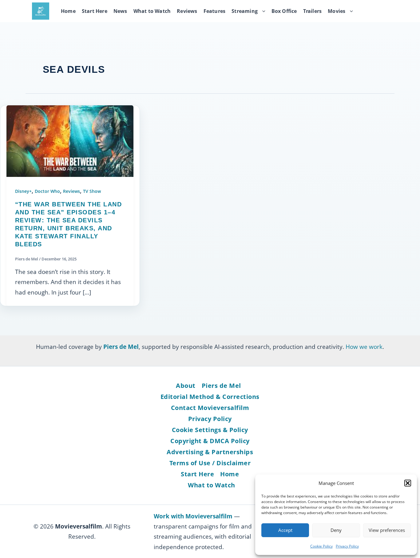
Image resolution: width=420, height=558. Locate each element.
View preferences (387, 530)
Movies (336, 11)
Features (215, 11)
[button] (408, 483)
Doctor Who (47, 191)
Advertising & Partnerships (210, 452)
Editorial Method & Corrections (210, 396)
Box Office (284, 11)
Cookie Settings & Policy (210, 430)
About (186, 385)
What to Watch (152, 11)
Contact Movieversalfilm (210, 408)
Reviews (187, 11)
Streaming (245, 11)
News (120, 11)
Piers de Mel (221, 385)
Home (68, 11)
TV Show (92, 191)
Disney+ (23, 191)
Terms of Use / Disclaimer (210, 463)
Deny (336, 530)
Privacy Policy (347, 546)
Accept (285, 530)
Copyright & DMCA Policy (210, 441)
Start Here (94, 11)
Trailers (312, 11)
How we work (364, 346)
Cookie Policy (321, 546)
